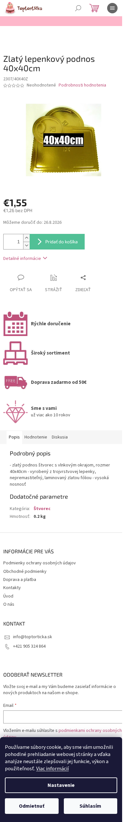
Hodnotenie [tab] (35, 437)
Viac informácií (52, 768)
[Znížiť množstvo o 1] (26, 245)
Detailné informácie (22, 258)
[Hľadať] (78, 8)
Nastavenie (61, 785)
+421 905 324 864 (29, 646)
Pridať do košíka (61, 241)
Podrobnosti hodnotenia (82, 85)
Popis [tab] (14, 437)
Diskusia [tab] (60, 437)
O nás (8, 604)
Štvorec (42, 508)
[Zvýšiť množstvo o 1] (26, 238)
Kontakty (12, 588)
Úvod (8, 596)
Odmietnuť (31, 806)
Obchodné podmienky (25, 571)
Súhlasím (90, 806)
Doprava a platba (19, 579)
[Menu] (112, 8)
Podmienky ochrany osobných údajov (39, 563)
